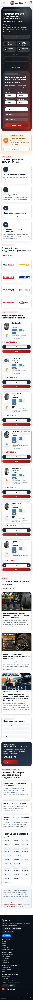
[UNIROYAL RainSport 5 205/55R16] (16, 372)
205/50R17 (17, 863)
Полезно (4, 971)
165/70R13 (16, 840)
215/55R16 (16, 859)
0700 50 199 (9, 757)
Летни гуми (15, 54)
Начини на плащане (10, 728)
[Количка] (30, 3)
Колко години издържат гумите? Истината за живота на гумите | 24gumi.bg (16, 656)
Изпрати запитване (10, 762)
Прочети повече (7, 629)
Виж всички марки (8, 255)
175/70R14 (16, 844)
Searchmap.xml (5, 962)
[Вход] (25, 3)
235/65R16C (8, 863)
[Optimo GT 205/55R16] (16, 556)
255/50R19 (16, 878)
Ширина (7, 92)
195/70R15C (8, 855)
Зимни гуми (15, 59)
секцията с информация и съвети (12, 904)
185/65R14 (7, 848)
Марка (7, 106)
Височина (20, 92)
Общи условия (5, 947)
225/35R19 (16, 874)
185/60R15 (16, 848)
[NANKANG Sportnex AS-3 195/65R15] (16, 482)
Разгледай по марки (16, 36)
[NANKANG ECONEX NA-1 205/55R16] (16, 520)
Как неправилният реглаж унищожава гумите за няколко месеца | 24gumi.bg (16, 615)
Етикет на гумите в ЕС (7, 956)
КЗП (9, 994)
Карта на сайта (5, 958)
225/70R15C (17, 855)
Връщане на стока (6, 969)
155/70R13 (7, 840)
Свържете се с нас (6, 967)
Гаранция (4, 945)
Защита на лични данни (7, 949)
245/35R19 (7, 878)
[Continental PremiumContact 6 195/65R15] (16, 337)
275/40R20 (25, 878)
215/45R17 (7, 867)
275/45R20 (7, 882)
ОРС (5, 994)
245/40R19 (25, 874)
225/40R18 (7, 870)
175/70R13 (25, 840)
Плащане (4, 943)
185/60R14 (25, 844)
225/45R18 (16, 870)
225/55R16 (25, 859)
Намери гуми (16, 125)
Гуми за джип (16, 67)
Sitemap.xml (5, 960)
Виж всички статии (8, 588)
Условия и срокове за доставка (14, 725)
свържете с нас (11, 906)
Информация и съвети (11, 736)
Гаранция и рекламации (11, 732)
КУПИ (16, 351)
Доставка (4, 941)
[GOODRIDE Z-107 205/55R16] (16, 410)
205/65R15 (25, 852)
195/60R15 (7, 852)
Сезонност (20, 99)
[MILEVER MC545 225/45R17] (16, 446)
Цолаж (7, 99)
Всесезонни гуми (15, 63)
